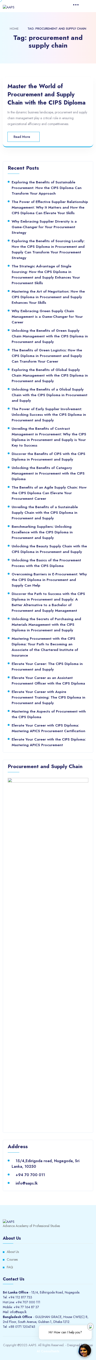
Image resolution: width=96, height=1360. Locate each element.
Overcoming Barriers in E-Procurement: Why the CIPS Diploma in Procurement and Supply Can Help (49, 579)
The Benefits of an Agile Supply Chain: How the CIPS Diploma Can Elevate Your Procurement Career (49, 493)
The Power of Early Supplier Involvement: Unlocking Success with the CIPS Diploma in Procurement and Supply (49, 414)
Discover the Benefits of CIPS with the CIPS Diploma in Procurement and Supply (48, 456)
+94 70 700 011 (30, 1175)
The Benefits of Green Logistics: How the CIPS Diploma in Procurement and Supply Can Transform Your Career (47, 355)
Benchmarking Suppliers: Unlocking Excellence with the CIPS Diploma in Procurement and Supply (42, 532)
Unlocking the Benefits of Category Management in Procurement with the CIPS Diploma (48, 473)
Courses (12, 1259)
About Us (13, 1251)
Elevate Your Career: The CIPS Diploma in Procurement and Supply (47, 666)
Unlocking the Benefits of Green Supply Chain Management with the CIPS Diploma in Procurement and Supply (50, 336)
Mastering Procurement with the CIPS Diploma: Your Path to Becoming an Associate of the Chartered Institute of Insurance (45, 647)
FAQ (10, 1267)
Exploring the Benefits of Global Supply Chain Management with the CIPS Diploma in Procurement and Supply (50, 375)
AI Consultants (48, 1351)
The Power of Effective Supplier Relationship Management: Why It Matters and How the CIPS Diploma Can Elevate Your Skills (50, 207)
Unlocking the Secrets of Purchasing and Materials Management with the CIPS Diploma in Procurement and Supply (46, 624)
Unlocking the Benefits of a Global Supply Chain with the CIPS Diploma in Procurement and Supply (49, 395)
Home (14, 28)
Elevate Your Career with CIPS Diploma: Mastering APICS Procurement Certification (48, 728)
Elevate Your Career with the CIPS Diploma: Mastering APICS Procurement (49, 742)
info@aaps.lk (27, 1183)
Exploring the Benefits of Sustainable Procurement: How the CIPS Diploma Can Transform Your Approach (47, 187)
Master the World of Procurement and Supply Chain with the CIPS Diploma (46, 94)
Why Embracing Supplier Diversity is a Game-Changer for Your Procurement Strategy (44, 227)
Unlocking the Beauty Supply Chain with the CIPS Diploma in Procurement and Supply (49, 548)
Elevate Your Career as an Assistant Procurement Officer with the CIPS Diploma (48, 680)
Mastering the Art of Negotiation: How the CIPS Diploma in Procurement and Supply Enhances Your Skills (48, 297)
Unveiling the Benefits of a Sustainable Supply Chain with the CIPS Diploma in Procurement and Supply (45, 512)
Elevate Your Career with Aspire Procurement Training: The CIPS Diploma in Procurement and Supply (48, 697)
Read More (22, 136)
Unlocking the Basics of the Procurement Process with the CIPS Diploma (46, 562)
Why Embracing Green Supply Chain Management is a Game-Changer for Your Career (47, 316)
